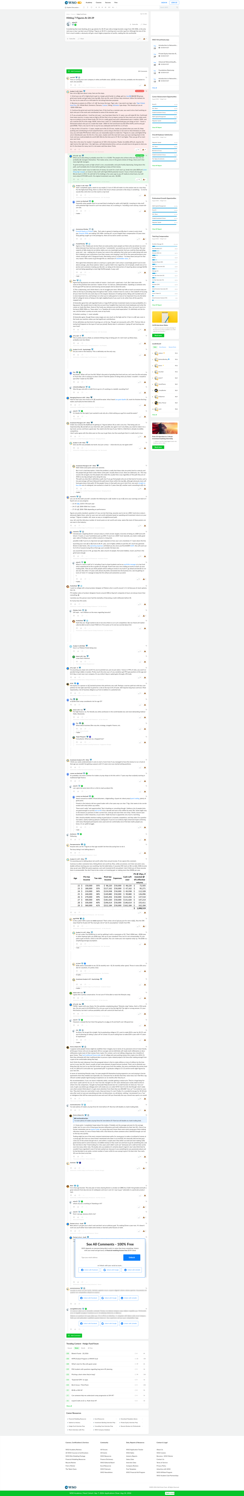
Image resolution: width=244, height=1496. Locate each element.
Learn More (112, 43)
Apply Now (132, 43)
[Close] (151, 6)
